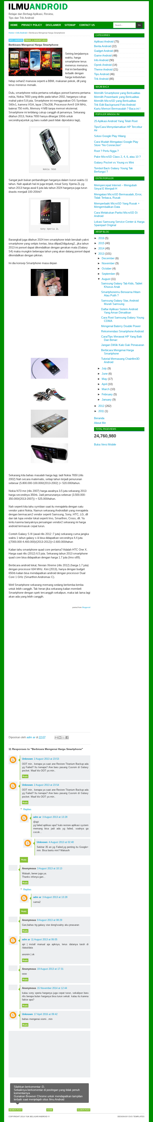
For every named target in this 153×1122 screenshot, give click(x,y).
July (104, 368)
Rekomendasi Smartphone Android (122, 331)
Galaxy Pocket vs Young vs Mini (114, 162)
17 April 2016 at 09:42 (45, 1014)
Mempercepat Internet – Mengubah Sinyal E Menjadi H (115, 187)
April (104, 384)
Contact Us (87, 25)
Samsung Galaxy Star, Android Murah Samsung (120, 302)
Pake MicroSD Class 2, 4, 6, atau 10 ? (117, 156)
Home (14, 25)
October (107, 268)
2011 (101, 411)
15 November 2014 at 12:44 (52, 988)
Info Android (16, 40)
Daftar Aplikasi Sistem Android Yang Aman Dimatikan (119, 311)
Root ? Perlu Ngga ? (106, 150)
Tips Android (101, 74)
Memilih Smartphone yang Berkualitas (117, 92)
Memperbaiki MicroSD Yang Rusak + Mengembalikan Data (117, 205)
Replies (27, 809)
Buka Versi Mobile (105, 444)
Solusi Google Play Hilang (110, 136)
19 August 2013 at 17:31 (50, 968)
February (107, 394)
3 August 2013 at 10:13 (49, 868)
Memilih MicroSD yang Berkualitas (115, 100)
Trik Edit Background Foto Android (114, 104)
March (106, 389)
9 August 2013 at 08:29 (49, 920)
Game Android (103, 55)
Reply (25, 776)
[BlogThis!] (60, 737)
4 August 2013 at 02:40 (61, 842)
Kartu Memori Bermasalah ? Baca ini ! (117, 108)
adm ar (37, 817)
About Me (100, 422)
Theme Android (103, 69)
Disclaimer (53, 25)
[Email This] (56, 737)
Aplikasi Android (103, 41)
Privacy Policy (31, 25)
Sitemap (70, 25)
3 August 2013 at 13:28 (54, 817)
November (108, 263)
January (107, 399)
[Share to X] (63, 737)
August (106, 278)
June (105, 373)
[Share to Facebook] (67, 737)
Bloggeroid (86, 607)
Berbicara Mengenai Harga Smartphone (117, 352)
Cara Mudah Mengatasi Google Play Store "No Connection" (116, 143)
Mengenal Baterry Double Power (121, 326)
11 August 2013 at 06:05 (44, 939)
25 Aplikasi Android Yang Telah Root (116, 121)
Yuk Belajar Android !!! (37, 1116)
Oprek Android (103, 64)
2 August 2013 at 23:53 (46, 758)
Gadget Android (103, 50)
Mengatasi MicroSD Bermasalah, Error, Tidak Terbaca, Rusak (118, 196)
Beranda (99, 418)
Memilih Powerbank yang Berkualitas (116, 96)
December (108, 258)
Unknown (27, 758)
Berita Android (102, 46)
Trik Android (101, 78)
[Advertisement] (49, 327)
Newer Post (15, 1110)
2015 (101, 243)
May (104, 378)
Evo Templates (136, 1116)
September (108, 273)
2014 (101, 248)
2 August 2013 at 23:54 (46, 785)
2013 (101, 253)
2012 (101, 405)
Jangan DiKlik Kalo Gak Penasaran (122, 344)
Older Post (83, 1110)
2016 (101, 238)
